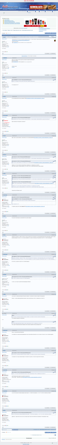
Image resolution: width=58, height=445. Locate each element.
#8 (55, 173)
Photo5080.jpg (15, 42)
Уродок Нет (3, 439)
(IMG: (13, 40)
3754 (7, 131)
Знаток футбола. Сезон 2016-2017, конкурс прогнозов (12, 23)
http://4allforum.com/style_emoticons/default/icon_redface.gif (43, 137)
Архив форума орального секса (27, 30)
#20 (55, 410)
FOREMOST (5, 57)
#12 (55, 254)
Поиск (54, 10)
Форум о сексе (10, 30)
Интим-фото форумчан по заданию (9, 21)
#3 (55, 77)
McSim (4, 350)
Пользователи (48, 10)
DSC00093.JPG (15, 61)
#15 (55, 313)
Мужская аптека (31, 10)
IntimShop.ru (41, 31)
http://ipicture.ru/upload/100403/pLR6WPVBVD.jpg (21, 40)
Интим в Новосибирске (22, 10)
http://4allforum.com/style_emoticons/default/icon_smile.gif (35, 98)
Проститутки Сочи (12, 9)
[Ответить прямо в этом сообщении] (53, 53)
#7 (55, 154)
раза (9, 126)
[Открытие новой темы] (53, 432)
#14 (55, 294)
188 (6, 289)
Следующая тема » (53, 429)
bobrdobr (4, 274)
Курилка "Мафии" (6, 19)
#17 (55, 350)
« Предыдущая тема (36, 429)
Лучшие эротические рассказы (8, 20)
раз (8, 68)
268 (6, 309)
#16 (55, 330)
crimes (4, 173)
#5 (55, 115)
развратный (5, 254)
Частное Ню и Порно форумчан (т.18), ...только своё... (12, 22)
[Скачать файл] (12, 42)
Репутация (42, 10)
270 (6, 365)
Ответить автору (4, 59)
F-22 (4, 77)
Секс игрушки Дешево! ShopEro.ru (44, 28)
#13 (55, 274)
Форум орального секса (17, 30)
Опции (52, 36)
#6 (55, 135)
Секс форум (5, 9)
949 (6, 211)
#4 (55, 96)
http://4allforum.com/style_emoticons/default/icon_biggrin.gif (32, 377)
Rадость (4, 154)
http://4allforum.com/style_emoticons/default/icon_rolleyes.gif (35, 206)
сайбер (4, 294)
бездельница (5, 115)
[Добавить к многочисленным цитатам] (47, 53)
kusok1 (4, 37)
